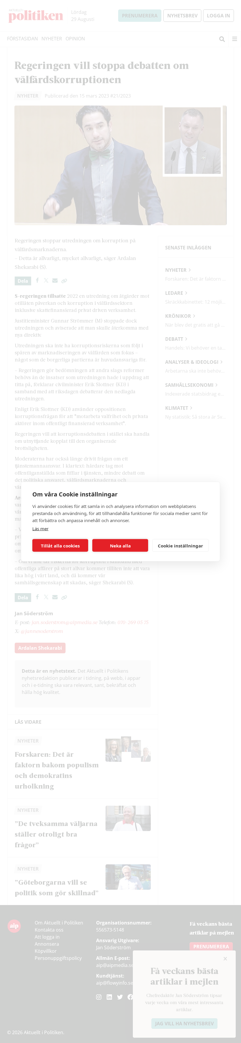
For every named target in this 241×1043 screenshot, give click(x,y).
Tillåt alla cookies (60, 545)
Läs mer (40, 529)
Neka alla (120, 545)
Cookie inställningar (180, 545)
